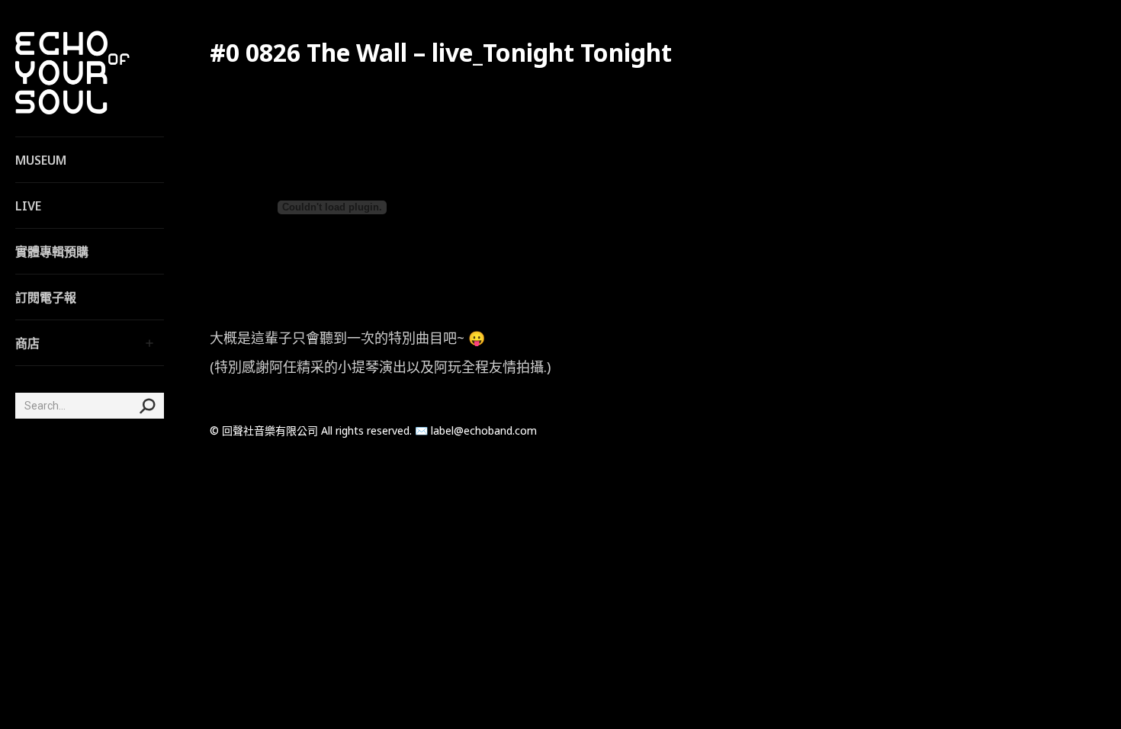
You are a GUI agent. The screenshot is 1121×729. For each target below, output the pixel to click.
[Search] (147, 406)
